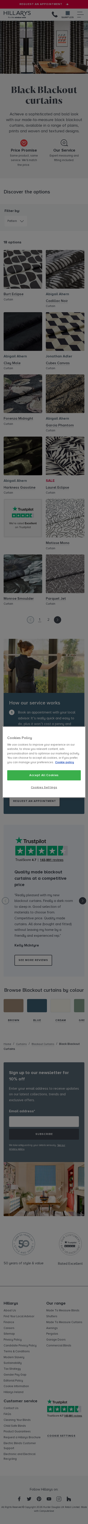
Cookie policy (64, 762)
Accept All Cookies (44, 775)
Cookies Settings (44, 787)
